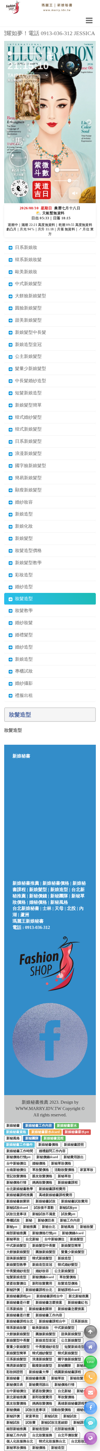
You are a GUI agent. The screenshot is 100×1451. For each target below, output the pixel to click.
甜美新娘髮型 (27, 249)
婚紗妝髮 (23, 551)
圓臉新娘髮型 (27, 237)
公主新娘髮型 (27, 285)
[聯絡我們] (90, 1423)
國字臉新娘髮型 (29, 394)
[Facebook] (90, 1407)
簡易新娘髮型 (27, 406)
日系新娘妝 (25, 176)
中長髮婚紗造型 (29, 309)
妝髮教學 (23, 539)
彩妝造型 (23, 503)
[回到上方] (90, 1331)
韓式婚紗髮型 (27, 346)
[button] (89, 86)
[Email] (90, 1392)
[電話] (90, 1377)
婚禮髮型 (23, 563)
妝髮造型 (23, 527)
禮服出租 (23, 624)
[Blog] (90, 1438)
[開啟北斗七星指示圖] (62, 69)
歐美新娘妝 (25, 200)
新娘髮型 (23, 467)
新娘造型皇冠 (27, 273)
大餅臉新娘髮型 (29, 224)
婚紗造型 (23, 516)
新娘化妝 (23, 455)
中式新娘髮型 (27, 212)
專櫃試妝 (23, 600)
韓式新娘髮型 (27, 358)
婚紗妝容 (23, 431)
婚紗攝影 (23, 612)
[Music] (75, 122)
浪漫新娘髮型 (27, 382)
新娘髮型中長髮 (29, 261)
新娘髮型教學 (27, 491)
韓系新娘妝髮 (27, 188)
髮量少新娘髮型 (29, 297)
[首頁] (90, 1347)
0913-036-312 (37, 856)
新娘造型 (23, 443)
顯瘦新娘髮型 (27, 418)
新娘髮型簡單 (27, 334)
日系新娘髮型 (27, 370)
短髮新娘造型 (27, 321)
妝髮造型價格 (27, 479)
